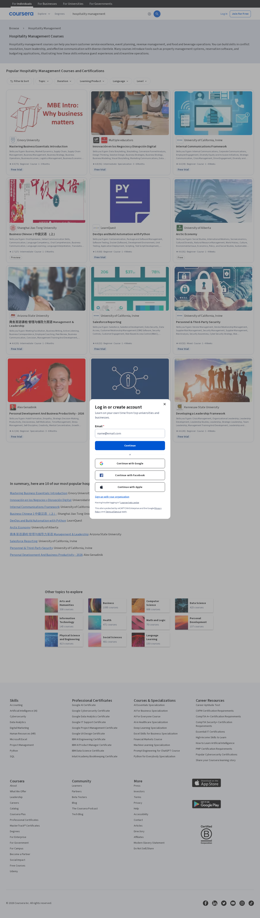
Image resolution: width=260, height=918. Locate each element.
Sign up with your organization (112, 497)
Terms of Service (113, 511)
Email (99, 426)
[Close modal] (164, 404)
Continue (130, 446)
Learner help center (129, 502)
